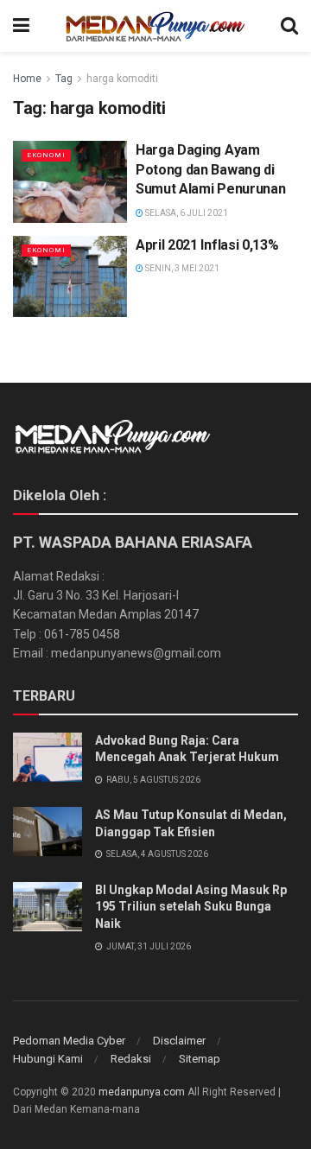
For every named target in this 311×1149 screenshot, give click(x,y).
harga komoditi (122, 79)
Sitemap (199, 1058)
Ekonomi (46, 155)
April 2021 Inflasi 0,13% (207, 245)
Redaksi (131, 1058)
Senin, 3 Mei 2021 (181, 268)
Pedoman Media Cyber (69, 1040)
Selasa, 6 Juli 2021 (185, 213)
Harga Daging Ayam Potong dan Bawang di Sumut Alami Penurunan (210, 169)
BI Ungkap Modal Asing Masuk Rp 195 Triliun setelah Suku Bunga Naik (191, 906)
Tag (64, 79)
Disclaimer (179, 1040)
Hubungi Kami (48, 1058)
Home (27, 79)
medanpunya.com (141, 1092)
